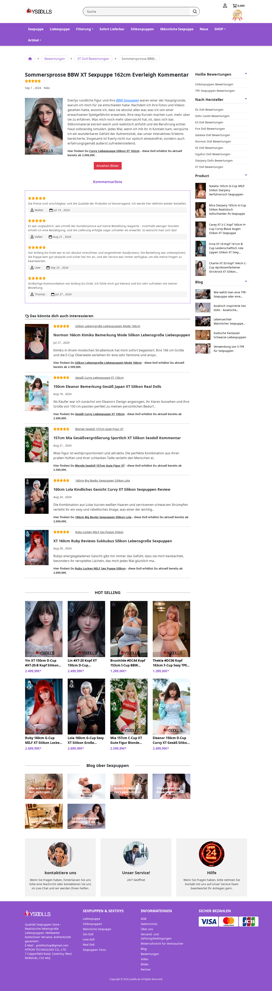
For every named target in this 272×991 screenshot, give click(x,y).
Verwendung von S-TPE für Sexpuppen (229, 349)
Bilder (145, 964)
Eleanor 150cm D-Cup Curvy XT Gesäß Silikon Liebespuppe (171, 740)
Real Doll (89, 944)
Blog (144, 949)
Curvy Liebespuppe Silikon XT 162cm (114, 151)
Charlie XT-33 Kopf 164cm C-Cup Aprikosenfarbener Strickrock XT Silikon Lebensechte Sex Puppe (228, 267)
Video (144, 959)
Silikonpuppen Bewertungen (214, 84)
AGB (143, 919)
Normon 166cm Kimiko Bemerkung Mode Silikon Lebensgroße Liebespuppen (121, 335)
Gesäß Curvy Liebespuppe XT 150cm (99, 377)
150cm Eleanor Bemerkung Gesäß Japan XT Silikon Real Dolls (107, 386)
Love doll (89, 939)
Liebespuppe (60, 29)
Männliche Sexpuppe (176, 29)
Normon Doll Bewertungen (213, 141)
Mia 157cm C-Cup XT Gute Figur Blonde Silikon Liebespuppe (126, 740)
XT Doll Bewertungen (93, 59)
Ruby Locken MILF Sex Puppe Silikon (99, 532)
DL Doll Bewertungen (209, 109)
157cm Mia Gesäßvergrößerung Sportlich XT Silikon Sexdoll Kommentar (117, 438)
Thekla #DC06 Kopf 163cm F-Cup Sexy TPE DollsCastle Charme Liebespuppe (170, 663)
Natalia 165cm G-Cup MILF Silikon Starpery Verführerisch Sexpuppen (227, 190)
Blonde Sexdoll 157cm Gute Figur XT (99, 429)
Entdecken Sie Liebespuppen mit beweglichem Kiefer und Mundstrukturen (43, 820)
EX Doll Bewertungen (209, 122)
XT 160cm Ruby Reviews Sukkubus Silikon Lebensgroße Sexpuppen (112, 541)
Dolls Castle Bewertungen (212, 116)
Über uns (147, 929)
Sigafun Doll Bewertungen (212, 154)
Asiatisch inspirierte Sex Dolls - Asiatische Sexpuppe (230, 308)
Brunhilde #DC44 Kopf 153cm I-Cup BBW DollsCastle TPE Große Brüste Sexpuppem (127, 663)
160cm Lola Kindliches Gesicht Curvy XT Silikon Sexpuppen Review (111, 489)
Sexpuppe (35, 29)
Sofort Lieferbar (112, 29)
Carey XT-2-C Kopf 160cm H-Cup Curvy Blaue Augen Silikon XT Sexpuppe (227, 229)
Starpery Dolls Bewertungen (214, 160)
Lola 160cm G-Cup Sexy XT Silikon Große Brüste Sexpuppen (86, 740)
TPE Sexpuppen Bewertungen (215, 91)
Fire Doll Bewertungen (210, 129)
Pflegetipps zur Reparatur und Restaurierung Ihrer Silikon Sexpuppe (168, 790)
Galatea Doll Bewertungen (212, 135)
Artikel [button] (33, 40)
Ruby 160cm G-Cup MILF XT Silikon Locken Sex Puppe (43, 740)
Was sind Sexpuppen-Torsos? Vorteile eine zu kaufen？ (84, 790)
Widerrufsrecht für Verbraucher (162, 943)
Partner (146, 969)
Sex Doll (88, 934)
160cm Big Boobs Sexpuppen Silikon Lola (102, 480)
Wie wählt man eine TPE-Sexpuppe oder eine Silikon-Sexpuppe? (230, 294)
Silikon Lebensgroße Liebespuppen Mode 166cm (107, 326)
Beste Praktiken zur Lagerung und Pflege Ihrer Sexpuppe (128, 790)
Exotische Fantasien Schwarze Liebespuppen (230, 335)
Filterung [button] (83, 29)
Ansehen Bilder (107, 166)
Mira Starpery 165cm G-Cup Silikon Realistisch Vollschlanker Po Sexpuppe (227, 209)
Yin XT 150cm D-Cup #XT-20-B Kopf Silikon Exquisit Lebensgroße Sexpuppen (42, 663)
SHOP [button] (218, 29)
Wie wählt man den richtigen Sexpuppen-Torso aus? (42, 790)
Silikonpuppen (142, 29)
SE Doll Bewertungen (209, 148)
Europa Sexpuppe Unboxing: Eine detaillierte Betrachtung (85, 820)
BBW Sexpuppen (127, 100)
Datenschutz (149, 924)
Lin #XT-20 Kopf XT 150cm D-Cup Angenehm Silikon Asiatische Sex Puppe (84, 663)
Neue (204, 29)
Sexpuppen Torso (94, 950)
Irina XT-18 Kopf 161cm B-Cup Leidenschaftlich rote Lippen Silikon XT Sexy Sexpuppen (226, 248)
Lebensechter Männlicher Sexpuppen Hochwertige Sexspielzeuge (229, 321)
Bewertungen (54, 59)
